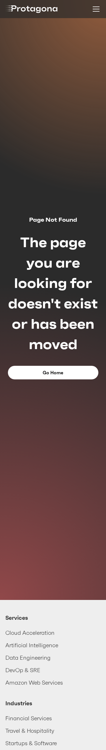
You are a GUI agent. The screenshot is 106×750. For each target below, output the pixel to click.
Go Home (53, 372)
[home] (31, 9)
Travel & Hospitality (29, 730)
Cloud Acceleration (30, 632)
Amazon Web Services (34, 682)
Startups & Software (31, 743)
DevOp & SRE (22, 670)
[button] (95, 9)
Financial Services (28, 718)
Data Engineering (28, 657)
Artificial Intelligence (31, 645)
